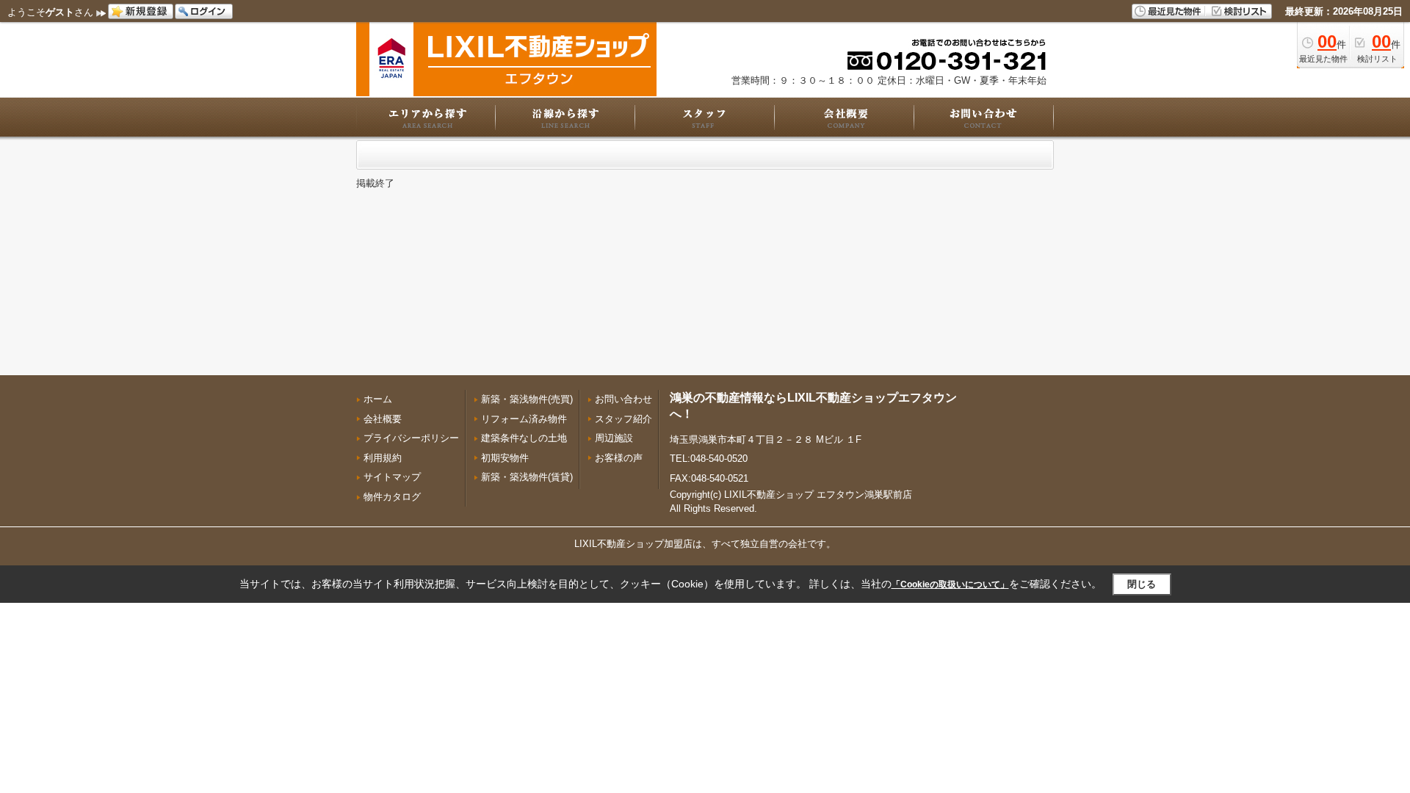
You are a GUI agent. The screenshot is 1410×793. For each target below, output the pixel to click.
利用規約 (383, 457)
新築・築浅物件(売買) (527, 399)
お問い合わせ (623, 399)
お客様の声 (619, 457)
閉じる (1141, 584)
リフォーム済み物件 (524, 418)
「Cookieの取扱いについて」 (950, 584)
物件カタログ (392, 496)
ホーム (378, 399)
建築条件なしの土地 (524, 437)
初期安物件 (505, 457)
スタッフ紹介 (623, 418)
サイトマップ (392, 476)
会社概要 (383, 418)
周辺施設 (614, 437)
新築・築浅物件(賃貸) (527, 476)
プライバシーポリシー (411, 437)
